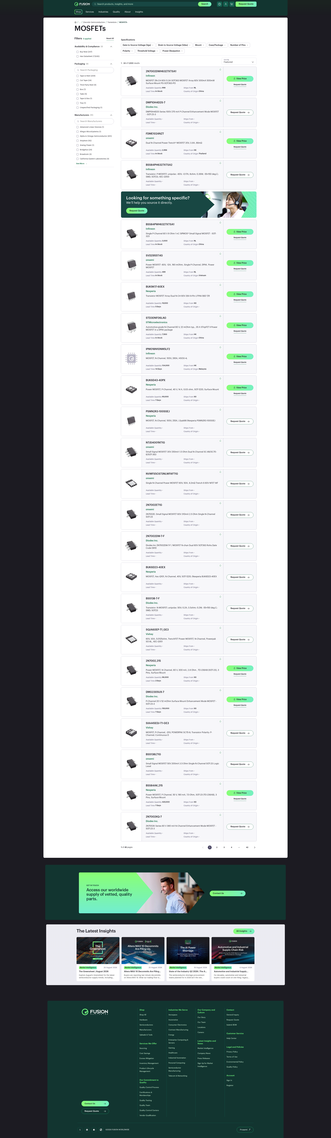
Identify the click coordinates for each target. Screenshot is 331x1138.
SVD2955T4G (154, 255)
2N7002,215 (153, 661)
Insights (139, 12)
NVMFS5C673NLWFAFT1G (162, 474)
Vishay (149, 634)
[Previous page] (203, 847)
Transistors (112, 22)
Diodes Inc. (152, 107)
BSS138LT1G (153, 754)
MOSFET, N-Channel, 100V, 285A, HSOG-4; (166, 358)
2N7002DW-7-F (155, 536)
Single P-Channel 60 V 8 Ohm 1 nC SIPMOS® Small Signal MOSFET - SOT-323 (181, 235)
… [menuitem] (239, 847)
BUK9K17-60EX (155, 287)
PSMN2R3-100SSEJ (158, 411)
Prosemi (243, 1130)
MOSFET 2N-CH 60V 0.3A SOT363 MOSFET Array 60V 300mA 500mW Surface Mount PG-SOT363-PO (180, 82)
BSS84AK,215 (154, 785)
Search (204, 4)
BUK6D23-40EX (155, 567)
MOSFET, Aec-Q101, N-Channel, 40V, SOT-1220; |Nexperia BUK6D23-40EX (181, 577)
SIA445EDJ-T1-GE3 (157, 723)
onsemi (150, 138)
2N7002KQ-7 (154, 816)
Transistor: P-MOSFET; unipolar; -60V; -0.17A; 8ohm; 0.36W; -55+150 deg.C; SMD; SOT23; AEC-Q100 (182, 175)
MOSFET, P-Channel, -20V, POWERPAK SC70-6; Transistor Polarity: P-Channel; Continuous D (179, 733)
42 (247, 847)
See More (80, 164)
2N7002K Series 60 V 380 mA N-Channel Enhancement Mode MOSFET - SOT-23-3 (181, 827)
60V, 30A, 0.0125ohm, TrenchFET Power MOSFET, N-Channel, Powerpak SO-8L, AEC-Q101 (181, 640)
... (80, 22)
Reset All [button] (110, 38)
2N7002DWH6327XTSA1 (161, 71)
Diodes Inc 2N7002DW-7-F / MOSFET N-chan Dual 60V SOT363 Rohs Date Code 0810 (181, 546)
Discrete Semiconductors (94, 22)
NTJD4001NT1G (155, 442)
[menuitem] (210, 847)
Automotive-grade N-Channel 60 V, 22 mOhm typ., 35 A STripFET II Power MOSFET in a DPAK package (181, 328)
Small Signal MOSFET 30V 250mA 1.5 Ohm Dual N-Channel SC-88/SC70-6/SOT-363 (181, 453)
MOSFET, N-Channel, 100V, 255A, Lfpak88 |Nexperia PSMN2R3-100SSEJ (180, 421)
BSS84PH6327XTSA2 (159, 165)
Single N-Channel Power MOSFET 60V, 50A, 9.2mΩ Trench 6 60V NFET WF (182, 483)
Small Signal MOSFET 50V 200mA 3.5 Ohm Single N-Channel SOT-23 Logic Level (182, 765)
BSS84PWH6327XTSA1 (160, 224)
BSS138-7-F (153, 598)
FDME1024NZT (155, 133)
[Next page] (255, 847)
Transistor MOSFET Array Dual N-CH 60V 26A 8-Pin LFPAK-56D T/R (178, 296)
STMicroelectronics (156, 322)
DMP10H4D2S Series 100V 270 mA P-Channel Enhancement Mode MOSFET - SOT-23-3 (182, 113)
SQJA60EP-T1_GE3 (157, 629)
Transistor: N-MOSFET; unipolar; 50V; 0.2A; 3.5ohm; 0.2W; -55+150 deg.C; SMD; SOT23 (181, 609)
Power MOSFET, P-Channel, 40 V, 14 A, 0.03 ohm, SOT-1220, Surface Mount (182, 389)
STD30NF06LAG (156, 318)
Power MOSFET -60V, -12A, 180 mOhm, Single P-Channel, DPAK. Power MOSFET (180, 266)
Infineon (150, 76)
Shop (78, 12)
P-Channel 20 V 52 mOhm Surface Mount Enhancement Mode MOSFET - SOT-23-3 (181, 702)
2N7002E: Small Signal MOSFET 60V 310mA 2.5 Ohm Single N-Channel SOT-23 (180, 515)
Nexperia (151, 291)
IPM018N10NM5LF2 (158, 349)
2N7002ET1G (154, 505)
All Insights (241, 931)
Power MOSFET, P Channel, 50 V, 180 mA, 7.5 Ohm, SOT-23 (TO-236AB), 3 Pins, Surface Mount (181, 796)
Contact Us (218, 893)
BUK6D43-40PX (155, 380)
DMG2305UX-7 (155, 692)
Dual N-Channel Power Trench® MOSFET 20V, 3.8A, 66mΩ (174, 143)
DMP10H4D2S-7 (155, 102)
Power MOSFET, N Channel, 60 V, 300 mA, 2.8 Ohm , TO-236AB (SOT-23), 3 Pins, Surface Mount (182, 671)
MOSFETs (123, 22)
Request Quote (246, 4)
